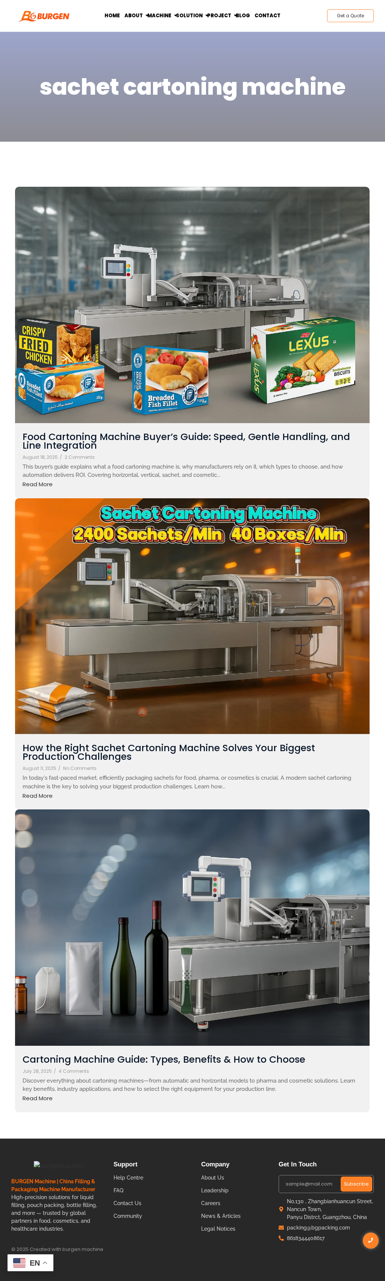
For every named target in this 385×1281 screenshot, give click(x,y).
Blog (243, 15)
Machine (159, 15)
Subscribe (356, 1183)
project (219, 15)
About (133, 15)
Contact (267, 15)
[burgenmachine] (44, 16)
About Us (212, 1178)
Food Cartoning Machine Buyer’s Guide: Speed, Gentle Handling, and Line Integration (186, 441)
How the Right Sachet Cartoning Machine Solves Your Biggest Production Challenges (169, 752)
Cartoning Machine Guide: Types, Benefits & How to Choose (164, 1059)
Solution (189, 15)
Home (112, 15)
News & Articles (221, 1216)
